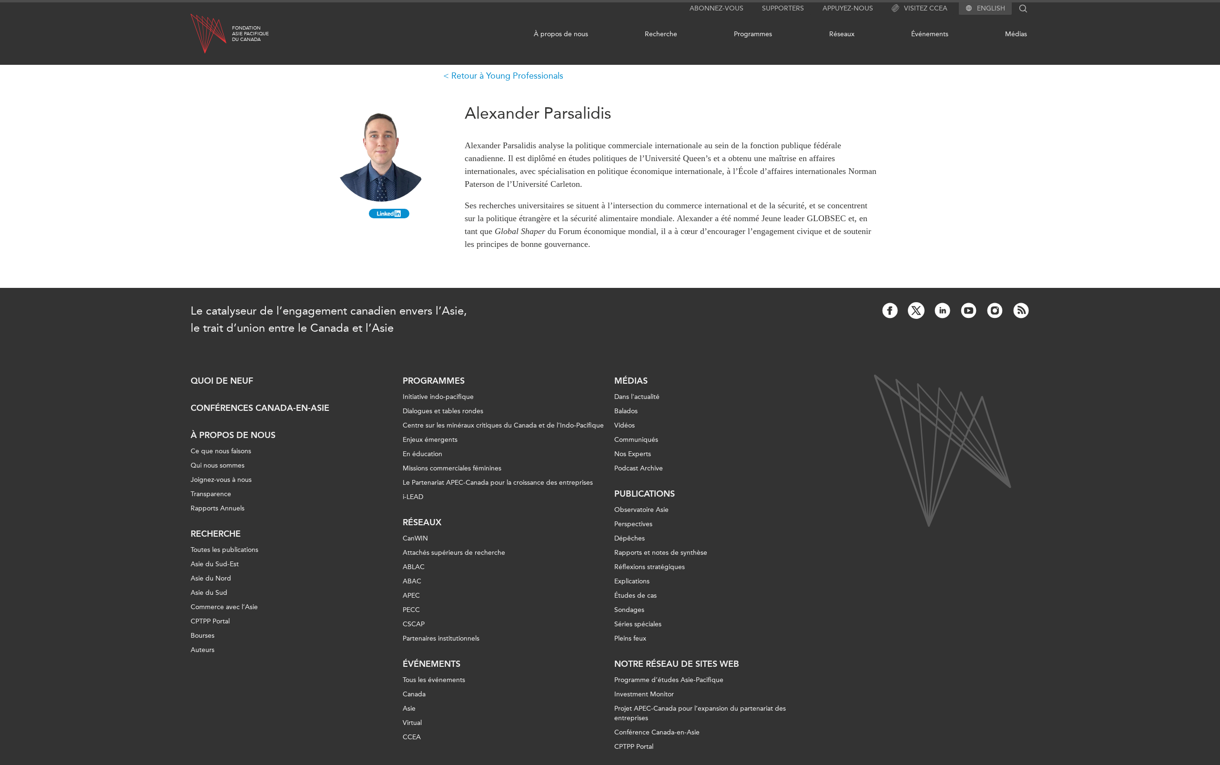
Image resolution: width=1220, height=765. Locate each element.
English (991, 8)
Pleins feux (630, 638)
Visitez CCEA (925, 8)
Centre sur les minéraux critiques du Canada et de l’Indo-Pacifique (503, 425)
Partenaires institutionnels (441, 638)
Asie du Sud (209, 593)
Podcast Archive (638, 468)
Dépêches (629, 538)
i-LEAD (413, 497)
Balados (626, 411)
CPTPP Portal (210, 621)
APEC (411, 596)
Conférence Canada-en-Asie (657, 732)
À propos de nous (561, 34)
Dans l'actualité (637, 397)
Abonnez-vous (716, 8)
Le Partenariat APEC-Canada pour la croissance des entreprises (498, 483)
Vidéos (624, 425)
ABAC (412, 581)
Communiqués (636, 440)
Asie (409, 708)
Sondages (629, 610)
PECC (411, 610)
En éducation (422, 454)
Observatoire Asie (641, 510)
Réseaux (841, 34)
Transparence (211, 494)
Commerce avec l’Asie (224, 607)
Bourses (202, 636)
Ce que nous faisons (221, 451)
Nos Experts (632, 454)
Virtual (412, 723)
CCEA (412, 737)
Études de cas (635, 596)
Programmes (753, 34)
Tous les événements (434, 680)
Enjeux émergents (430, 440)
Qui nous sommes (217, 465)
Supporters (783, 8)
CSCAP (414, 624)
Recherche (661, 34)
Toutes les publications (224, 550)
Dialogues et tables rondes (443, 411)
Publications (644, 494)
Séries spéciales (637, 624)
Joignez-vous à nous (221, 480)
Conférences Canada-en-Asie (260, 408)
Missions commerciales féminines (452, 468)
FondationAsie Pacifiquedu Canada (250, 33)
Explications (632, 581)
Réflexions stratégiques (649, 567)
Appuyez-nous (848, 8)
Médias (1016, 34)
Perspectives (633, 524)
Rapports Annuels (217, 508)
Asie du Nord (211, 578)
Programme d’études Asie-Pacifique (668, 680)
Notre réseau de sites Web (676, 664)
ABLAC (414, 567)
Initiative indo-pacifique (438, 397)
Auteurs (202, 650)
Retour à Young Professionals (507, 76)
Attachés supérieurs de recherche (454, 553)
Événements (929, 34)
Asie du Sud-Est (215, 564)
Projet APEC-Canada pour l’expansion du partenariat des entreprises (700, 713)
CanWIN (415, 538)
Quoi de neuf (222, 381)
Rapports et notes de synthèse (660, 553)
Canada (414, 694)
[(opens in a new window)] (389, 213)
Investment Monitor (644, 694)
